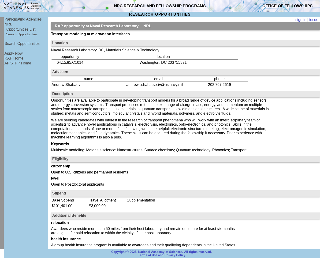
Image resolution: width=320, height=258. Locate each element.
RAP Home (13, 58)
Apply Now (13, 53)
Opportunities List (20, 29)
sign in (300, 20)
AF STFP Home (17, 63)
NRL (8, 24)
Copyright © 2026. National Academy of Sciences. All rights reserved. (161, 252)
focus (313, 20)
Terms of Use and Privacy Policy (161, 255)
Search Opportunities (21, 34)
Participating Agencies (23, 19)
